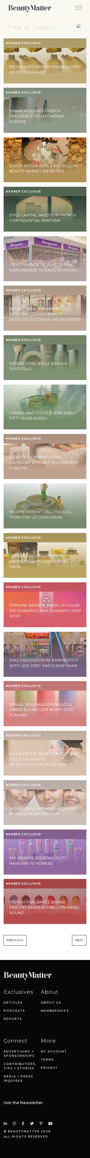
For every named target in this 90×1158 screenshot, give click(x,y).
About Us (51, 1002)
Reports (13, 1019)
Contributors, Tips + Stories (20, 1066)
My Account (54, 1051)
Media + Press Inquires (18, 1078)
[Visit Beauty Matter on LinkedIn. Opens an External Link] (7, 1123)
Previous (15, 940)
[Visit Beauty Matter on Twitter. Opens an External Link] (33, 1123)
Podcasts (14, 1010)
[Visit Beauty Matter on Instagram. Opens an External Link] (16, 1123)
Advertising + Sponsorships (19, 1054)
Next (79, 940)
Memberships (55, 1010)
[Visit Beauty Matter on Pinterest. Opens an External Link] (42, 1123)
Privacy (49, 1068)
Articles (13, 1002)
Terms (47, 1059)
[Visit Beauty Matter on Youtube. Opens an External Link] (51, 1123)
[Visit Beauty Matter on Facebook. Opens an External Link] (24, 1123)
